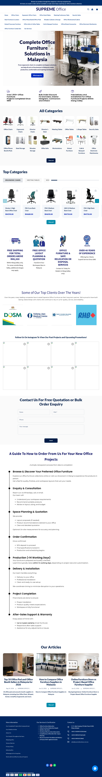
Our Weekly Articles (11, 729)
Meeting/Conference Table (61, 15)
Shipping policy (10, 739)
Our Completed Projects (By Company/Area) (17, 726)
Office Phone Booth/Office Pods (31, 19)
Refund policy (9, 750)
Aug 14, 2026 (10, 688)
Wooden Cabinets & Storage (52, 19)
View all (51, 160)
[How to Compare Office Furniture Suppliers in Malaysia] (51, 664)
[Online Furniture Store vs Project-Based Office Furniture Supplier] (83, 664)
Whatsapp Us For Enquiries (13, 753)
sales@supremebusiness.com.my (79, 742)
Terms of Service (10, 743)
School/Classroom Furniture (13, 24)
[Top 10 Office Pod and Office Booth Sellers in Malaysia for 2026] (18, 664)
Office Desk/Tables (45, 15)
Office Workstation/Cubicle (72, 19)
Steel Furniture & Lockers (12, 19)
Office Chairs (15, 15)
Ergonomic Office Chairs (29, 15)
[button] (88, 9)
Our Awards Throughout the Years (15, 736)
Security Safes (77, 15)
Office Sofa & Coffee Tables (32, 24)
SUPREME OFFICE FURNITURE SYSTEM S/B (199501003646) (21, 773)
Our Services (28, 28)
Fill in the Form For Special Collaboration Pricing (67, 59)
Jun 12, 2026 (43, 688)
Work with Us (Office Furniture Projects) (17, 757)
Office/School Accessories (68, 24)
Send (51, 440)
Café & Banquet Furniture (50, 24)
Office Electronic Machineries (88, 24)
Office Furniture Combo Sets (13, 28)
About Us (8, 733)
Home (6, 15)
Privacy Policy (9, 746)
